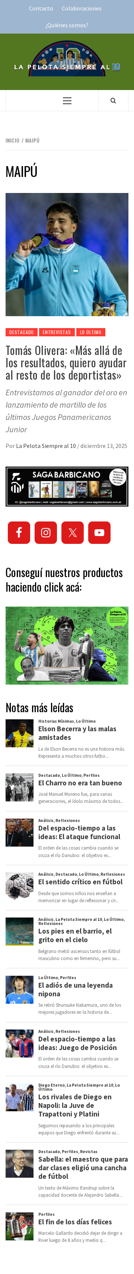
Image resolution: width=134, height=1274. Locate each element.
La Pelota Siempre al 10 (46, 445)
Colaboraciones (82, 8)
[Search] (113, 100)
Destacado (21, 332)
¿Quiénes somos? (67, 25)
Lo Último (91, 332)
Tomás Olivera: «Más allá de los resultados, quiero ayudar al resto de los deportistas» (66, 362)
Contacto (41, 8)
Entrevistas (57, 332)
